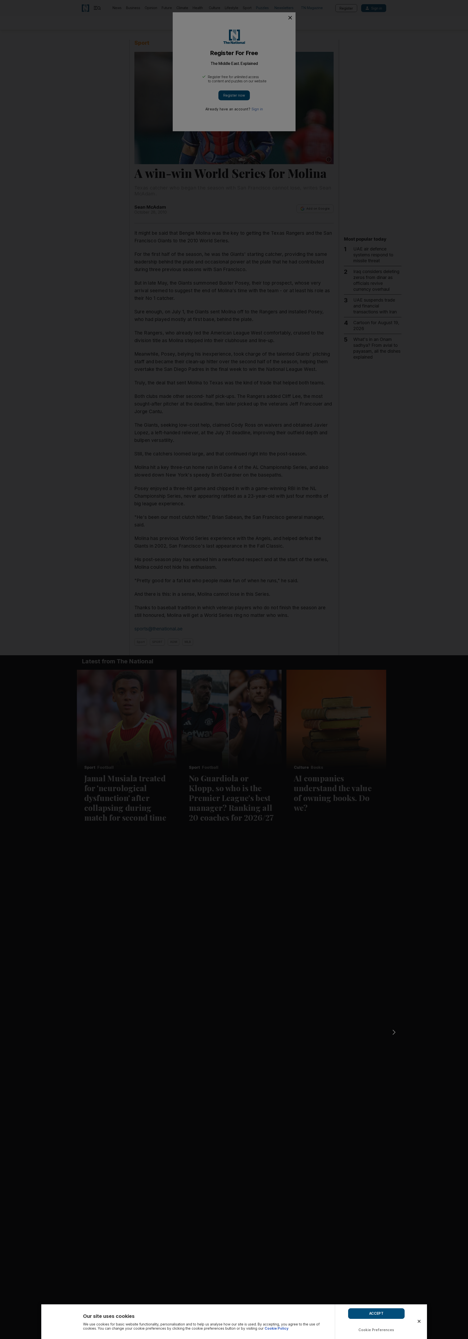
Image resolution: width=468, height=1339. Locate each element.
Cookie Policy (276, 1328)
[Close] (419, 1321)
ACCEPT (376, 1313)
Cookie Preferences (376, 1330)
